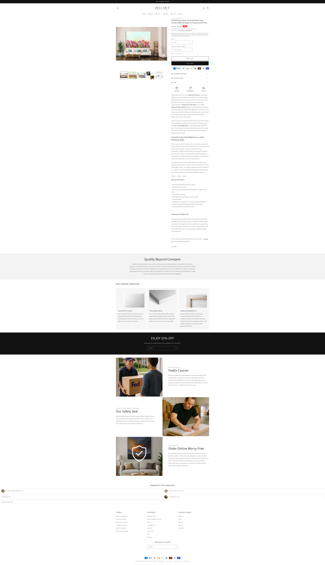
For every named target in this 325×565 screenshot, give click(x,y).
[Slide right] (165, 75)
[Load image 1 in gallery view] (124, 75)
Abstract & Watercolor (122, 516)
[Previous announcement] (116, 1)
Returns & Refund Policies (154, 519)
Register (180, 516)
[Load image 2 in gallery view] (133, 75)
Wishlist (180, 525)
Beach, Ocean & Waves (122, 522)
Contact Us (150, 531)
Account (180, 522)
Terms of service (177, 561)
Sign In (180, 519)
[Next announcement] (208, 1)
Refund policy (162, 561)
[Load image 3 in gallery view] (141, 75)
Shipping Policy (151, 516)
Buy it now (190, 63)
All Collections (151, 525)
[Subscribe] (176, 348)
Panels (172, 39)
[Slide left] (118, 75)
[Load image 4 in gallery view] (150, 75)
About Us (149, 528)
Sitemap (149, 537)
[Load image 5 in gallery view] (159, 75)
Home (148, 522)
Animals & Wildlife (121, 519)
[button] (118, 8)
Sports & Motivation (121, 528)
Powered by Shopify (152, 561)
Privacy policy (169, 561)
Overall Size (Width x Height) (178, 46)
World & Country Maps (122, 531)
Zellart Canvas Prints (143, 561)
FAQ (148, 534)
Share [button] (174, 246)
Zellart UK (181, 528)
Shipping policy (186, 561)
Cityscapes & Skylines (122, 525)
